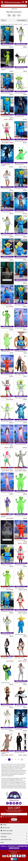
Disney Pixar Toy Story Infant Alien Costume (20, 634)
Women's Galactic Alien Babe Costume (20, 45)
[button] (26, 2)
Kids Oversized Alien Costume (6, 68)
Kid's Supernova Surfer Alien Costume (6, 469)
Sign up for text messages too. (9, 816)
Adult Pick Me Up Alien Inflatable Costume (5, 682)
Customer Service (6, 833)
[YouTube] (20, 803)
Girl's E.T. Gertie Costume (19, 374)
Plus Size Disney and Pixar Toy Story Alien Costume (6, 116)
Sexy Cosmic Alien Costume (6, 515)
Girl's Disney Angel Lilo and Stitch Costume (20, 328)
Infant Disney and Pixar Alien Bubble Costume (6, 564)
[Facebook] (7, 803)
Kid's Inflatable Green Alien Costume (20, 492)
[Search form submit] (26, 5)
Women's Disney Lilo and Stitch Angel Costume (7, 444)
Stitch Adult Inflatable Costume (21, 421)
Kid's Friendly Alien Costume (6, 421)
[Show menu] (2, 2)
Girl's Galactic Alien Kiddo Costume (6, 634)
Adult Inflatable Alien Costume (20, 515)
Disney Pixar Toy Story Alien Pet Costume (7, 258)
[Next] (22, 759)
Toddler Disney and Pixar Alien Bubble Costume (7, 611)
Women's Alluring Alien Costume (19, 588)
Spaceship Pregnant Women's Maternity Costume (6, 657)
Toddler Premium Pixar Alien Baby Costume (20, 235)
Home (4, 825)
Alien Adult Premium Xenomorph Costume (19, 729)
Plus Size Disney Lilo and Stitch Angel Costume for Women (20, 444)
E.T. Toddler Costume (5, 752)
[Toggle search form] (23, 2)
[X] (10, 803)
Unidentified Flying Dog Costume (19, 68)
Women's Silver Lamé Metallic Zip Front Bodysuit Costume (20, 682)
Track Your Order (8, 830)
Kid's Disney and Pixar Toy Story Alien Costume (21, 188)
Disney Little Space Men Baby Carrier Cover (20, 351)
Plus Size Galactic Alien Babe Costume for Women (6, 235)
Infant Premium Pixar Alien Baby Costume (21, 258)
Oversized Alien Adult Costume (7, 328)
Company (4, 836)
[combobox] (13, 5)
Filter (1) (3, 20)
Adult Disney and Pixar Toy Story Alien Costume (6, 45)
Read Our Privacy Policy (14, 822)
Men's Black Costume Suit (19, 752)
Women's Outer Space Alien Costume (6, 729)
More (2, 842)
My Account (6, 827)
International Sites (6, 839)
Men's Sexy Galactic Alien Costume (6, 188)
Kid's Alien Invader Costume (20, 469)
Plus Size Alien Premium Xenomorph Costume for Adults (7, 164)
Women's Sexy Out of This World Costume (19, 657)
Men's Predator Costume (19, 116)
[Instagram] (17, 803)
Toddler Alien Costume (5, 351)
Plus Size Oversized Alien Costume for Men (6, 588)
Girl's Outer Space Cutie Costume (5, 141)
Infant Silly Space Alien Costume (19, 164)
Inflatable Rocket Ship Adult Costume (20, 564)
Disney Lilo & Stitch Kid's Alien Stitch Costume (7, 374)
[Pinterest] (14, 803)
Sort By (21, 20)
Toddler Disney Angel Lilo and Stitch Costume (7, 492)
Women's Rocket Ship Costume (21, 611)
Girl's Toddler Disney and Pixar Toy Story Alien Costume (20, 281)
